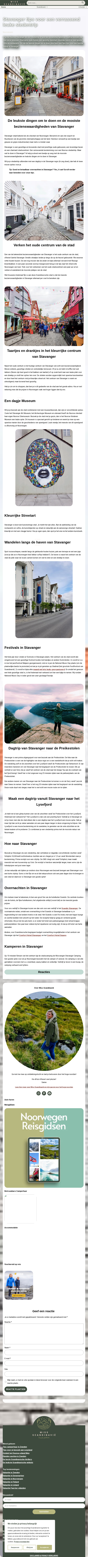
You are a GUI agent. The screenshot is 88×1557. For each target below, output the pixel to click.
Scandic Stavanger (70, 908)
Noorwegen (8, 32)
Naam (7, 1348)
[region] (30, 1536)
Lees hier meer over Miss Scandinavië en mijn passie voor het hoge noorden (44, 1087)
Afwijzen (29, 1547)
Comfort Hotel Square (56, 935)
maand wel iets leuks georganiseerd (49, 669)
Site (6, 1369)
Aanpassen (15, 1547)
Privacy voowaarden (21, 1542)
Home (3, 7)
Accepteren (44, 1547)
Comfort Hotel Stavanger (30, 935)
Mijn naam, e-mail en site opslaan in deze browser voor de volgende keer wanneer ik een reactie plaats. (42, 1381)
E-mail (7, 1358)
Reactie (8, 1322)
